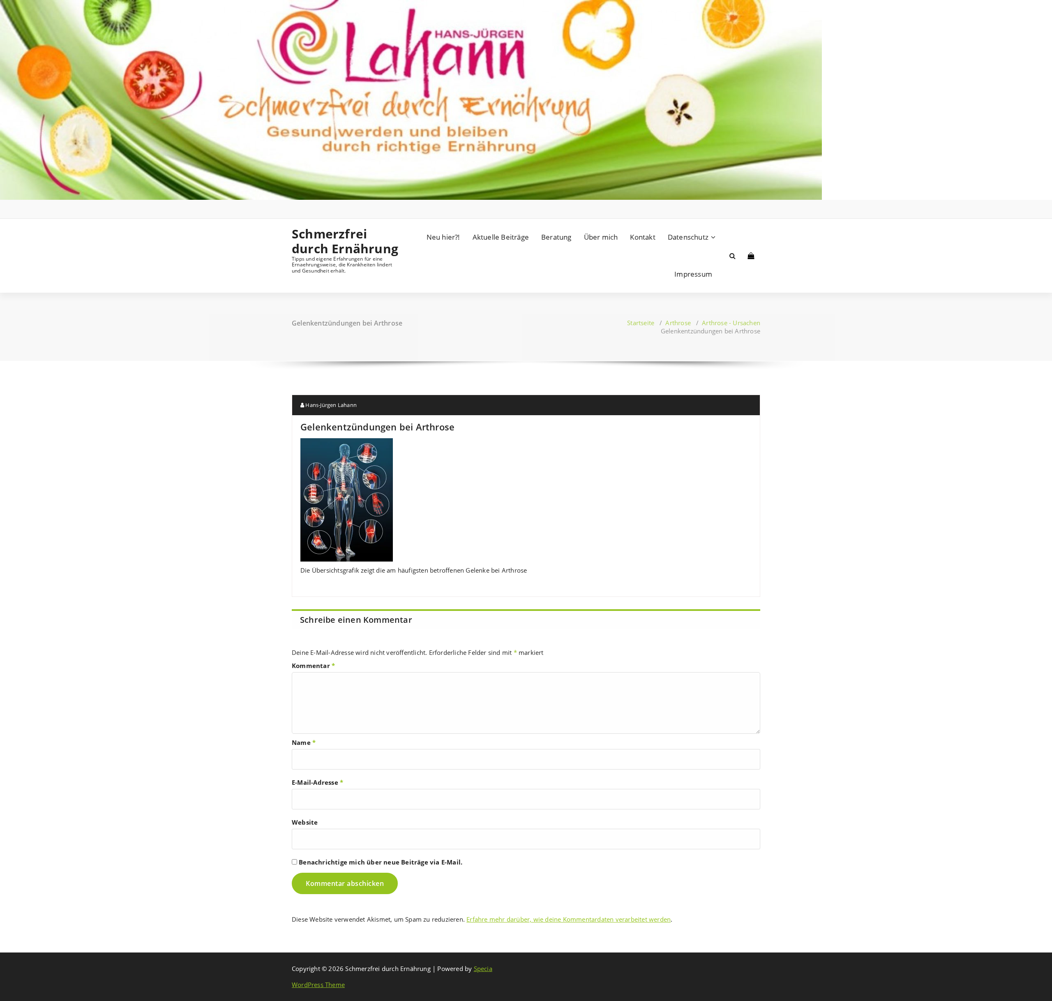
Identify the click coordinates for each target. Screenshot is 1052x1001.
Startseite (640, 323)
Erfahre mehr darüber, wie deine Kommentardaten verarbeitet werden (568, 919)
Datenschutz (688, 237)
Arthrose (678, 323)
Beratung (556, 237)
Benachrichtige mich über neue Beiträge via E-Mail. (380, 862)
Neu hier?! (443, 237)
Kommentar (313, 665)
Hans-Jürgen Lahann (330, 405)
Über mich (601, 237)
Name (304, 742)
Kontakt (642, 237)
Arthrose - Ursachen (731, 323)
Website (305, 822)
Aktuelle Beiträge (501, 237)
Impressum (693, 274)
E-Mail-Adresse (317, 782)
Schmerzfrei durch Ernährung (345, 241)
